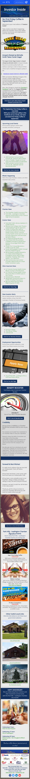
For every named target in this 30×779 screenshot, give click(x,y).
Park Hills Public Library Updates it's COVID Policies (16, 223)
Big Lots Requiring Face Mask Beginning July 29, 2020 (14, 282)
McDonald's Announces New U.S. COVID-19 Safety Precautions (15, 279)
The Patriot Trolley (11, 331)
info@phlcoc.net (20, 772)
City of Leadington (15, 663)
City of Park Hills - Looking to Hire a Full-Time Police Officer (16, 376)
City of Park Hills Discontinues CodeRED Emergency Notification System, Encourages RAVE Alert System (16, 242)
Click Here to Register (15, 585)
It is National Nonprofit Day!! (14, 238)
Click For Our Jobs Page (10, 381)
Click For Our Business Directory (12, 336)
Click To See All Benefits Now (15, 418)
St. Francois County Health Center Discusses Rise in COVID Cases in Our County (16, 273)
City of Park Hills (15, 641)
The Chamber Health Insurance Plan (16, 212)
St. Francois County (15, 685)
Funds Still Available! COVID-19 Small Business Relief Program (16, 250)
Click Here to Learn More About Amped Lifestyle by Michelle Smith (15, 101)
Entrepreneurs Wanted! (13, 277)
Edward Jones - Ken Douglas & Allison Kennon (13, 738)
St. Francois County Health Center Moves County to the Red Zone (16, 270)
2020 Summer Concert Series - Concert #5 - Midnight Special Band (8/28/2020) (15, 164)
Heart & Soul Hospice (8, 728)
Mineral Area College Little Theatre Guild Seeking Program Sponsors (16, 227)
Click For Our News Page (10, 287)
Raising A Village (10, 330)
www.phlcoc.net (10, 772)
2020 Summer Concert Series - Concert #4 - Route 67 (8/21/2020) (16, 157)
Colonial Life (9, 333)
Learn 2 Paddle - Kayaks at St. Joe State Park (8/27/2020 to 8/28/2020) (16, 160)
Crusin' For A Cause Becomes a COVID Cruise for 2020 (15, 247)
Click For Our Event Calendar (11, 170)
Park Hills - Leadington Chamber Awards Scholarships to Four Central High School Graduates (17, 215)
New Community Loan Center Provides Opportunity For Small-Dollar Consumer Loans (15, 261)
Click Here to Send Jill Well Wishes (15, 525)
